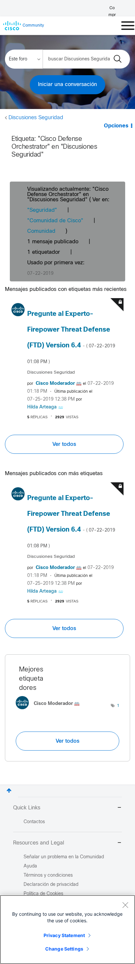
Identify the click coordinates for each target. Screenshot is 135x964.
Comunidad (41, 231)
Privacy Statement (64, 935)
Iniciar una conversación (67, 84)
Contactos (34, 822)
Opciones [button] (116, 125)
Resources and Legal (38, 843)
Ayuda (30, 866)
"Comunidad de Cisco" (55, 220)
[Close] (125, 905)
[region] (67, 929)
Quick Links (26, 807)
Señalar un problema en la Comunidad (64, 857)
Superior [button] (9, 790)
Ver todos (64, 444)
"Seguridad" (42, 210)
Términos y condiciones (48, 875)
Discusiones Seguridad (36, 117)
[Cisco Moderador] (50, 710)
